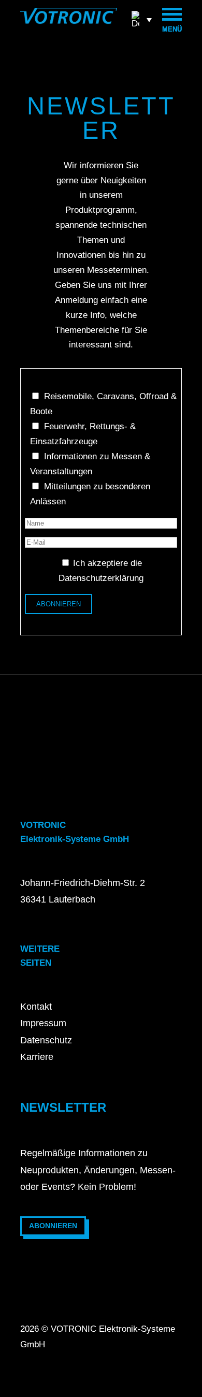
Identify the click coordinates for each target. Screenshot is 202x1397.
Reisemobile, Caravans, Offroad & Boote (103, 403)
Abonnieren (53, 1225)
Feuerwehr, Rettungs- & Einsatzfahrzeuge (83, 433)
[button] (141, 19)
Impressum (43, 1023)
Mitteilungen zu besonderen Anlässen (90, 494)
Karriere (36, 1057)
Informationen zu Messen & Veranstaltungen (90, 464)
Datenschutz (46, 1040)
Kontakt (36, 1006)
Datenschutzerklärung (101, 578)
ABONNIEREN (58, 604)
